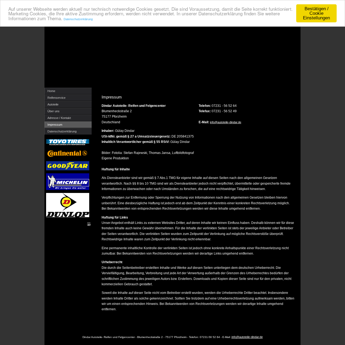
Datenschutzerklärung (78, 19)
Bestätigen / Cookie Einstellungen (316, 13)
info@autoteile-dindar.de (225, 122)
